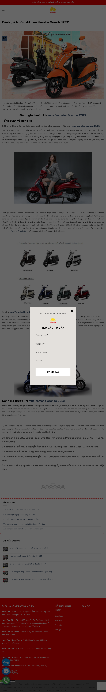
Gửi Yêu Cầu (53, 372)
